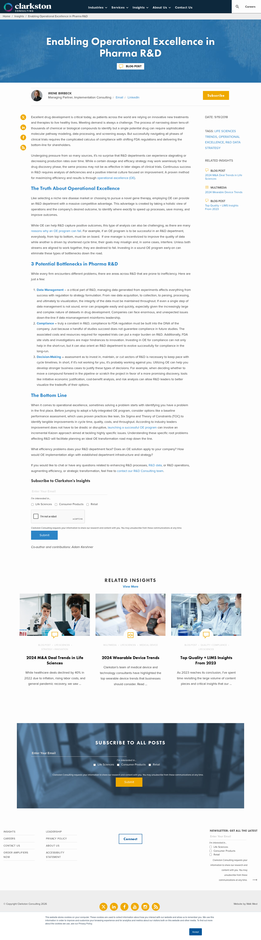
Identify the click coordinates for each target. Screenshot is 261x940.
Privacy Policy (56, 838)
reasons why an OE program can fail (56, 231)
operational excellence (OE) (116, 178)
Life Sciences (44, 504)
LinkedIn (133, 97)
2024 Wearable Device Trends (223, 192)
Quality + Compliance (214, 645)
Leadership (54, 831)
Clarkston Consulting (28, 7)
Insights (139, 7)
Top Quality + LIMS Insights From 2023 (206, 660)
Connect (130, 839)
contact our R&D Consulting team (140, 471)
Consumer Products (71, 504)
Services (118, 7)
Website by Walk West (245, 903)
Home (6, 16)
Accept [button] (195, 931)
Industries (96, 7)
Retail (94, 504)
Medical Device (149, 645)
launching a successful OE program (132, 427)
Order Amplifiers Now (16, 855)
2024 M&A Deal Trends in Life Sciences (54, 660)
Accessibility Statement (55, 855)
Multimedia (219, 187)
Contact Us (183, 7)
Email (119, 97)
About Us (160, 7)
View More (130, 586)
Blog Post (134, 66)
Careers (250, 7)
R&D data (155, 465)
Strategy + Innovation (54, 649)
